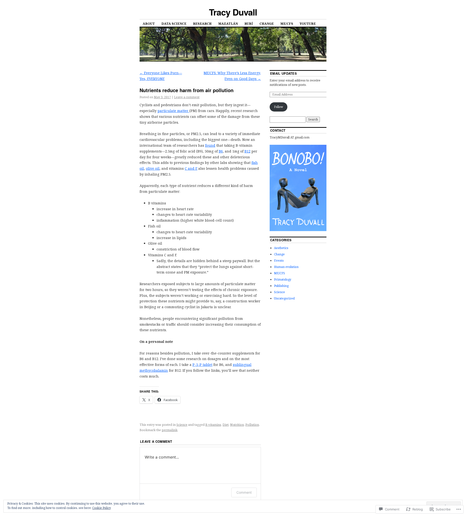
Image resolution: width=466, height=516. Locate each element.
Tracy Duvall (233, 12)
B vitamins (213, 424)
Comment (244, 492)
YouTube (308, 23)
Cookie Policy (101, 508)
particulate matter (173, 110)
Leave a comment (187, 97)
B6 (221, 151)
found (210, 145)
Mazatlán (228, 23)
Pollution (252, 424)
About (149, 23)
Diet (226, 424)
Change (266, 23)
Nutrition (237, 424)
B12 (247, 151)
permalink (169, 430)
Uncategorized (284, 298)
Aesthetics (281, 248)
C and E (191, 168)
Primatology (282, 279)
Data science (173, 23)
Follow (278, 107)
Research (202, 23)
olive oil (152, 168)
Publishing (281, 286)
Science (181, 424)
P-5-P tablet (202, 364)
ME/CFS (286, 23)
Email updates (283, 73)
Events (279, 260)
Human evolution (286, 267)
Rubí (248, 23)
